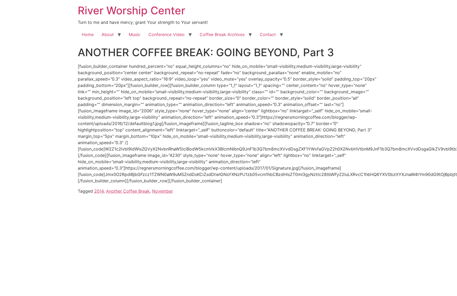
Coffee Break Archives (222, 34)
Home (88, 34)
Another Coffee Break (128, 191)
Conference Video (166, 34)
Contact (268, 34)
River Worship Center (131, 10)
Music (134, 34)
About (108, 34)
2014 (99, 191)
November (162, 191)
